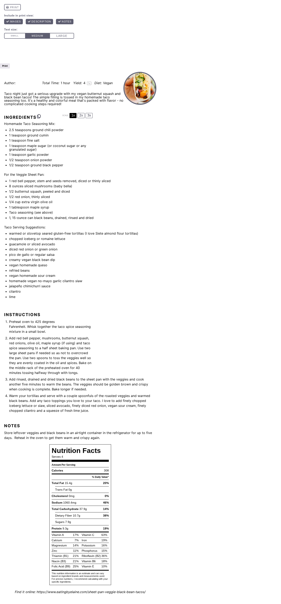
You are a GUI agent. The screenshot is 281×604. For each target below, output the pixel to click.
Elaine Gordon (28, 83)
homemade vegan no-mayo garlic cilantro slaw (45, 281)
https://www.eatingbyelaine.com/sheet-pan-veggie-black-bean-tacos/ (91, 592)
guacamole (17, 244)
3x (89, 115)
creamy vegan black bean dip (32, 260)
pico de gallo (19, 255)
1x (73, 115)
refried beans (19, 270)
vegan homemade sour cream (32, 275)
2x (81, 115)
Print (5, 65)
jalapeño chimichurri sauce (29, 286)
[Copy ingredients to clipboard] (38, 116)
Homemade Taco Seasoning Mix (29, 124)
